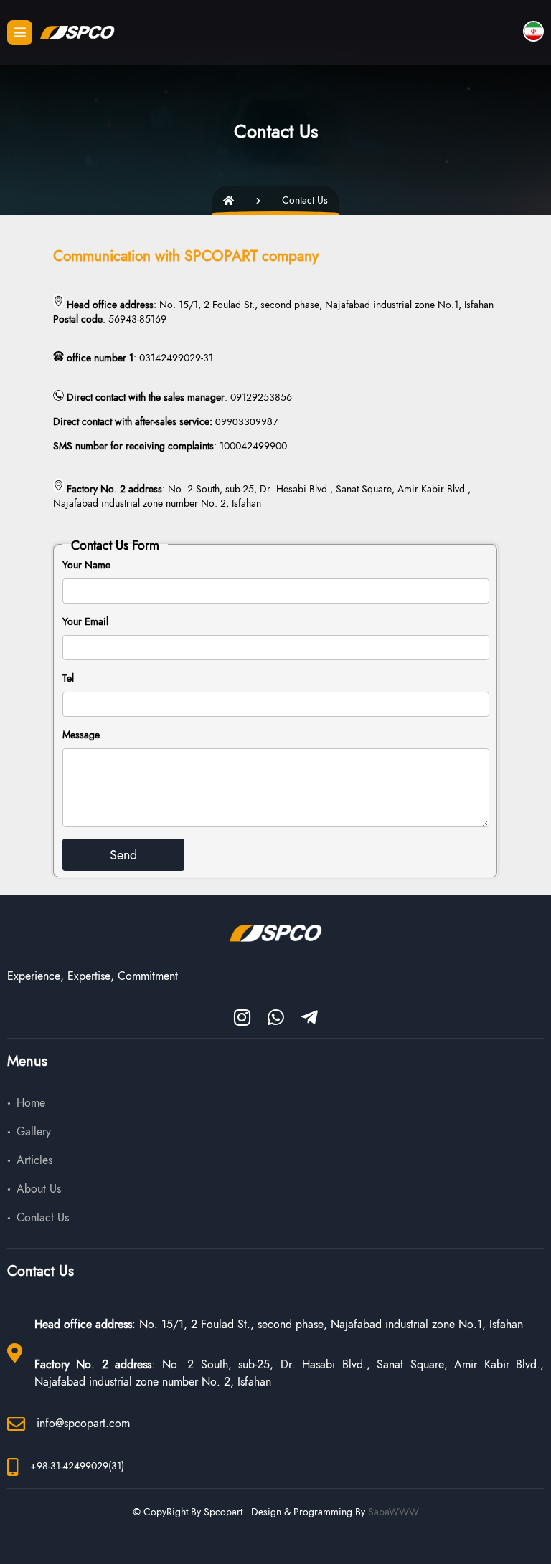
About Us (39, 1189)
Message (81, 735)
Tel (68, 678)
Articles (34, 1160)
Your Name (86, 565)
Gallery (34, 1132)
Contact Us (43, 1218)
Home (31, 1103)
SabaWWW (393, 1512)
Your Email (85, 622)
